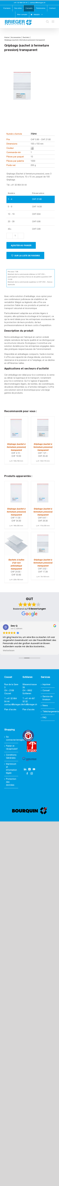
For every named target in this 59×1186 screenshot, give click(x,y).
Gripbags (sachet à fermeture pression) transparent (16, 447)
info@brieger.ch (29, 705)
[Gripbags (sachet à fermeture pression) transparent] (16, 418)
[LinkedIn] (25, 769)
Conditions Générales (11, 756)
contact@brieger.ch (37, 2)
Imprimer (46, 685)
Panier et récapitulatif (11, 747)
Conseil (46, 691)
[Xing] (29, 769)
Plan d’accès (10, 710)
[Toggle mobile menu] (53, 21)
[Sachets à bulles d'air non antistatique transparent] (16, 534)
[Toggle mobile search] (47, 21)
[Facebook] (27, 773)
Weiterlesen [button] (8, 650)
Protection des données (11, 782)
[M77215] (22, 91)
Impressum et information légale (11, 768)
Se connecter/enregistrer (11, 738)
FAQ (44, 718)
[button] (25, 255)
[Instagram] (32, 773)
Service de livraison (48, 698)
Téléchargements (48, 712)
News (45, 706)
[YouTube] (34, 769)
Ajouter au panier (21, 245)
